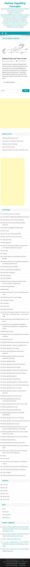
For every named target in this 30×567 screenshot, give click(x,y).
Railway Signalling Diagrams (9, 376)
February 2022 (6, 496)
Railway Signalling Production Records (12, 396)
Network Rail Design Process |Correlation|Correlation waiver (15, 293)
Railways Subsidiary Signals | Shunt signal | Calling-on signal (15, 446)
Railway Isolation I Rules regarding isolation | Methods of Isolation (15, 335)
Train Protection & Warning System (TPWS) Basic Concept (14, 462)
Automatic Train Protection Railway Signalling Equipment (13, 224)
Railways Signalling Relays (9, 439)
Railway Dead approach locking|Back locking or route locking (15, 320)
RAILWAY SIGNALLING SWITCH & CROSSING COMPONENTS (13, 413)
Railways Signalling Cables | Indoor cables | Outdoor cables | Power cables (15, 432)
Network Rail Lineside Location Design (11, 297)
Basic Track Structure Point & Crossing (12, 236)
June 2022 (5, 484)
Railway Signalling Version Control (10, 423)
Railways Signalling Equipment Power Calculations (15, 436)
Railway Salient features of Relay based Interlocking (15, 342)
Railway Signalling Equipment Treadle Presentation (15, 382)
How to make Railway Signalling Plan (11, 269)
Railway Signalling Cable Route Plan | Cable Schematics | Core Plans (13, 357)
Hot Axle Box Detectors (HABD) (10, 266)
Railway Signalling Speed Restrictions (11, 409)
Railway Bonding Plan (7, 309)
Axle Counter (5, 230)
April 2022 (5, 490)
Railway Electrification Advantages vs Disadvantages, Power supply (15, 544)
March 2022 (5, 493)
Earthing (4, 253)
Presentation (5, 303)
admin (13, 61)
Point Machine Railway (8, 300)
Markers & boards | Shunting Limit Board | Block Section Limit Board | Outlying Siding (14, 282)
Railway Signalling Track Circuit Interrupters (13, 417)
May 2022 (4, 487)
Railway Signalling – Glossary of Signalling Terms (14, 345)
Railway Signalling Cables (8, 361)
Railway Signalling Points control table (11, 388)
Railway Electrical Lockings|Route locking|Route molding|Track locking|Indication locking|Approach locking (14, 326)
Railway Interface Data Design (10, 144)
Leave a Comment (21, 61)
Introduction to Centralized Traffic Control (12, 141)
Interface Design (6, 275)
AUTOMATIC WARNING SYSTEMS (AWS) (12, 227)
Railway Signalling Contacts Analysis (11, 367)
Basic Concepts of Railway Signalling (11, 233)
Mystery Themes (20, 560)
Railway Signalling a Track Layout (10, 348)
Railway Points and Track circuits (14, 59)
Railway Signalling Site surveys (10, 407)
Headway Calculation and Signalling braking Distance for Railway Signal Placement (15, 262)
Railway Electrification (7, 331)
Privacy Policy (5, 306)
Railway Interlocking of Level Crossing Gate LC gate (15, 150)
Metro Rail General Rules (8, 286)
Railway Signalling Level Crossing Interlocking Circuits (15, 385)
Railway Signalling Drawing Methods (11, 379)
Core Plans (5, 250)
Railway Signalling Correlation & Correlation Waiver (15, 370)
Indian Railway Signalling (8, 272)
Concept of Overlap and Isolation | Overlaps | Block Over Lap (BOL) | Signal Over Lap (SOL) (14, 246)
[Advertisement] (15, 113)
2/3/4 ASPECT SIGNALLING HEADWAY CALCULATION (15, 217)
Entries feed (5, 511)
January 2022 (5, 499)
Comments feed (6, 514)
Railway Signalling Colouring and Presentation (14, 364)
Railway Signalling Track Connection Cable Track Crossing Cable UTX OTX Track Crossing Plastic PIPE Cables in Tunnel (15, 529)
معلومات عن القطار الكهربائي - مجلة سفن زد (12, 542)
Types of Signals (6, 472)
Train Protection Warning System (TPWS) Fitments (15, 466)
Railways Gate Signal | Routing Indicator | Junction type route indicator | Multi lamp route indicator (14, 427)
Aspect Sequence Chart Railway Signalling (13, 220)
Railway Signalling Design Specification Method (14, 373)
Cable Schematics (7, 239)
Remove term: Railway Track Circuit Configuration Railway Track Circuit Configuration (14, 451)
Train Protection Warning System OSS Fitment (14, 469)
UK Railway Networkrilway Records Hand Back (13, 475)
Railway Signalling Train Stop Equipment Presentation (15, 420)
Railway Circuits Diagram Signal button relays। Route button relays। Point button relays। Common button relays (15, 314)
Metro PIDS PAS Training (8, 147)
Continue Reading (9, 82)
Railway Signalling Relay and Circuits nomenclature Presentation (11, 400)
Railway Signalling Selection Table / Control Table (14, 404)
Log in (3, 508)
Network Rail (5, 289)
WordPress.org (6, 517)
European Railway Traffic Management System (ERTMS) (14, 257)
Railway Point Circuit (7, 339)
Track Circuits (5, 458)
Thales (4, 455)
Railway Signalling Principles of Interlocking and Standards (14, 392)
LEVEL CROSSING (6, 278)
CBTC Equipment (6, 242)
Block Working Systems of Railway (11, 214)
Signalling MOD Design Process (10, 138)
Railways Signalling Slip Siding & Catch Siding (13, 442)
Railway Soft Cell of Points (14, 539)
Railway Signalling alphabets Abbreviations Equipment (13, 352)
